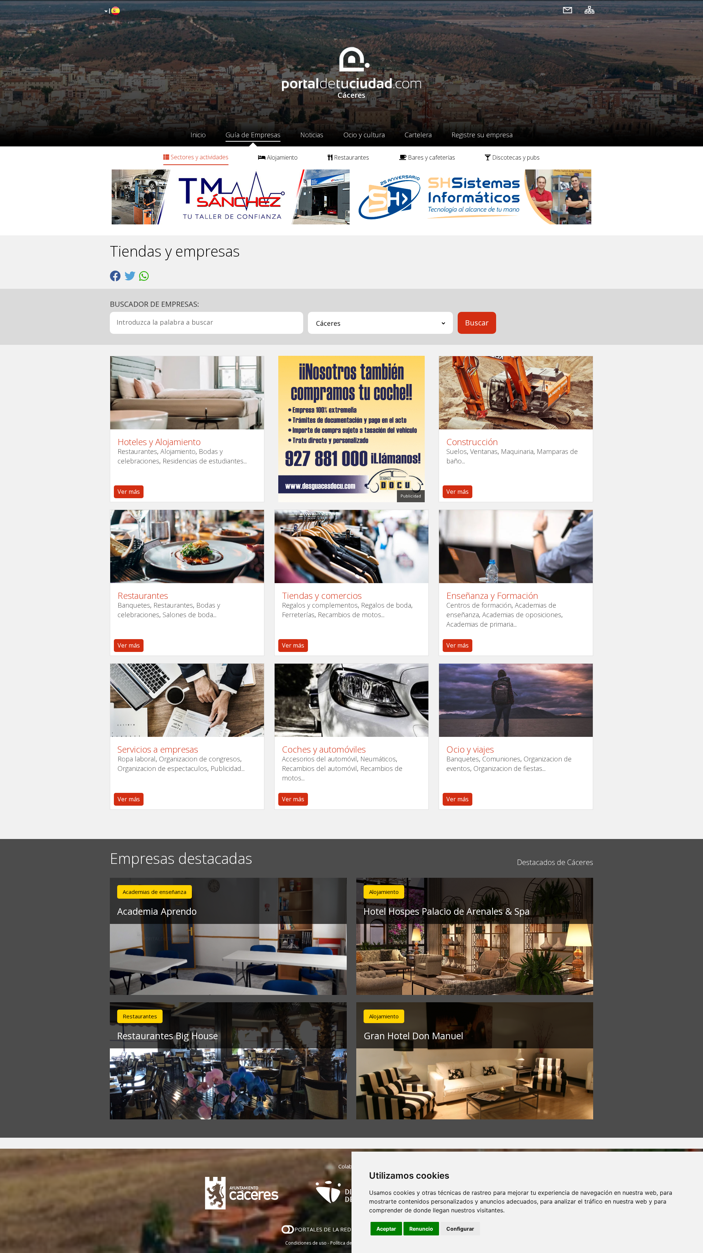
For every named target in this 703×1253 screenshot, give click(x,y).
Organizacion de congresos (199, 758)
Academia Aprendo (157, 911)
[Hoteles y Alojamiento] (187, 392)
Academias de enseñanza (154, 891)
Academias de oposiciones (521, 614)
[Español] (111, 11)
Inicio (198, 134)
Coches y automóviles (324, 749)
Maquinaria (517, 451)
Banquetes (134, 605)
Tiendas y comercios (322, 595)
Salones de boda (188, 614)
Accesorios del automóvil (319, 758)
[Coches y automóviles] (351, 700)
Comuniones (501, 758)
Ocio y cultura (364, 134)
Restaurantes (350, 157)
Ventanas (484, 451)
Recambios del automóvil (319, 768)
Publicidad (226, 768)
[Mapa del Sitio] (589, 9)
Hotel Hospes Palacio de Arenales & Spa (447, 911)
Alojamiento (281, 157)
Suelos (456, 451)
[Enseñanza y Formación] (516, 546)
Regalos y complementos (320, 605)
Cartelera (418, 134)
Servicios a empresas (158, 749)
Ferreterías (298, 614)
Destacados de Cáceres (555, 862)
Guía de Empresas (253, 134)
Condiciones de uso (306, 1243)
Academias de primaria (479, 624)
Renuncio (421, 1229)
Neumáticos (378, 758)
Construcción (472, 442)
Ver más (129, 492)
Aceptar (386, 1229)
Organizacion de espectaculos (162, 768)
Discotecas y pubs (515, 157)
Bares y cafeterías (430, 157)
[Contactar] (567, 9)
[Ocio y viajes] (516, 700)
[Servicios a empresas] (187, 700)
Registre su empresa (482, 134)
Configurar (460, 1229)
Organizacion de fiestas (507, 768)
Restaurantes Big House (167, 1035)
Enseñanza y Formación (492, 595)
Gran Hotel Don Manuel (413, 1035)
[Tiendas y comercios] (351, 546)
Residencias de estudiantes (203, 460)
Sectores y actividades (198, 157)
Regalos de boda (386, 605)
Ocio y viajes (470, 749)
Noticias (311, 134)
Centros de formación (479, 605)
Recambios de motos (349, 614)
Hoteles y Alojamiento (159, 442)
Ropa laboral (137, 758)
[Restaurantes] (187, 546)
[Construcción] (516, 392)
